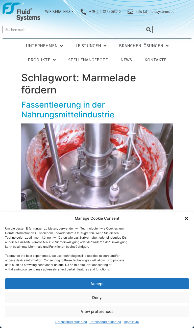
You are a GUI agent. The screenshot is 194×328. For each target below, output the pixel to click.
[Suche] (148, 29)
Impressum (131, 322)
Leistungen (88, 45)
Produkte (39, 60)
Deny (97, 297)
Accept (97, 283)
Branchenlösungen (141, 45)
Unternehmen (42, 45)
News (126, 60)
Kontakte (155, 60)
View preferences (97, 311)
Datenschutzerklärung (71, 322)
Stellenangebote (88, 60)
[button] (186, 218)
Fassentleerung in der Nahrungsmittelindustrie (67, 109)
